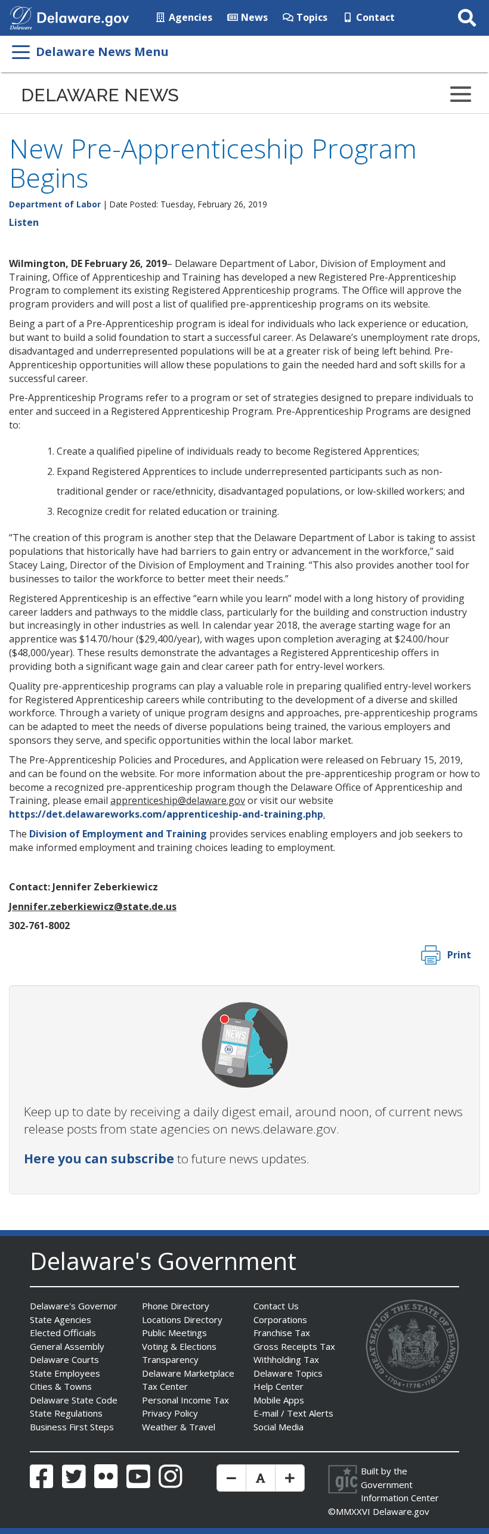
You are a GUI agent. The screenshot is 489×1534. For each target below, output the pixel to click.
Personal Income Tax (185, 1400)
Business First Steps (72, 1427)
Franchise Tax (281, 1333)
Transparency (170, 1359)
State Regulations (66, 1413)
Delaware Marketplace (188, 1373)
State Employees (65, 1373)
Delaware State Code (73, 1400)
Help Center (278, 1386)
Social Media (278, 1427)
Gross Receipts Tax (294, 1346)
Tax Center (165, 1386)
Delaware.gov (401, 1511)
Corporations (280, 1319)
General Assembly (67, 1346)
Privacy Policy (170, 1413)
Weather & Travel (178, 1427)
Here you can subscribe (99, 1158)
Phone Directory (175, 1306)
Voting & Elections (179, 1346)
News (253, 17)
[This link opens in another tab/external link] (21, 16)
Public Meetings (174, 1333)
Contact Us (276, 1306)
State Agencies (60, 1319)
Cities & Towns (61, 1386)
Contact (374, 17)
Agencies (189, 17)
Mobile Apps (278, 1400)
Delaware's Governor (73, 1306)
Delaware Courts (64, 1359)
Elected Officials (63, 1333)
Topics (310, 17)
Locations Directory (182, 1319)
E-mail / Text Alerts (293, 1413)
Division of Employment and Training (118, 833)
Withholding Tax (286, 1359)
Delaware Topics (288, 1373)
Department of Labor (55, 204)
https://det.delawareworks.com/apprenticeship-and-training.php (166, 814)
